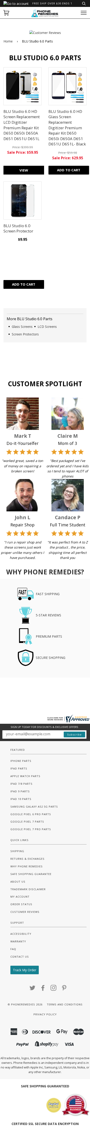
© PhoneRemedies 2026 (25, 1004)
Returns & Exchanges (27, 858)
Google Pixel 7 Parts (27, 821)
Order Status (21, 904)
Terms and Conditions (65, 1004)
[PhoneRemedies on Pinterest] (64, 989)
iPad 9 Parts (20, 791)
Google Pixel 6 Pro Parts (30, 814)
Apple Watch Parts (25, 776)
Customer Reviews (24, 912)
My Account (20, 896)
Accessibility (20, 933)
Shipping (17, 851)
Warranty (18, 941)
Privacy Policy (45, 1014)
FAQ (13, 949)
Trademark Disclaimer (28, 889)
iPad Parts (18, 768)
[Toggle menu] (84, 13)
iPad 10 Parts (20, 799)
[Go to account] (16, 3)
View (23, 170)
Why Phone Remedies (26, 866)
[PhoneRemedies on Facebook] (43, 989)
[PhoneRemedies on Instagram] (54, 989)
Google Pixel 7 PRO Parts (30, 829)
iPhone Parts (20, 761)
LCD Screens (47, 326)
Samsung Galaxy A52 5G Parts (34, 806)
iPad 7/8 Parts (21, 783)
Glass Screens (22, 326)
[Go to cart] (6, 13)
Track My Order (24, 970)
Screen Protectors (25, 334)
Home (8, 41)
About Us (17, 881)
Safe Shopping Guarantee (30, 874)
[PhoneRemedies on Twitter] (33, 989)
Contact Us (19, 956)
